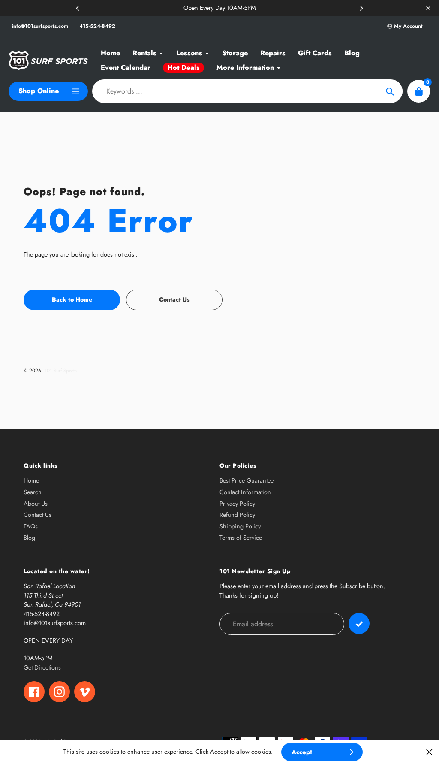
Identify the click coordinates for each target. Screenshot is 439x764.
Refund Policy (237, 514)
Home (31, 480)
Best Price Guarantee (247, 480)
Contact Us (37, 514)
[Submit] (359, 623)
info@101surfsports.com (40, 26)
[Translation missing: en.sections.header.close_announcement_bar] (428, 8)
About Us (36, 503)
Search (33, 492)
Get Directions (42, 667)
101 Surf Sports (61, 370)
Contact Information (245, 492)
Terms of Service (241, 537)
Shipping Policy (240, 526)
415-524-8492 (97, 26)
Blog (29, 537)
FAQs (31, 526)
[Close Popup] (429, 751)
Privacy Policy (237, 503)
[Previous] (78, 8)
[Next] (361, 8)
